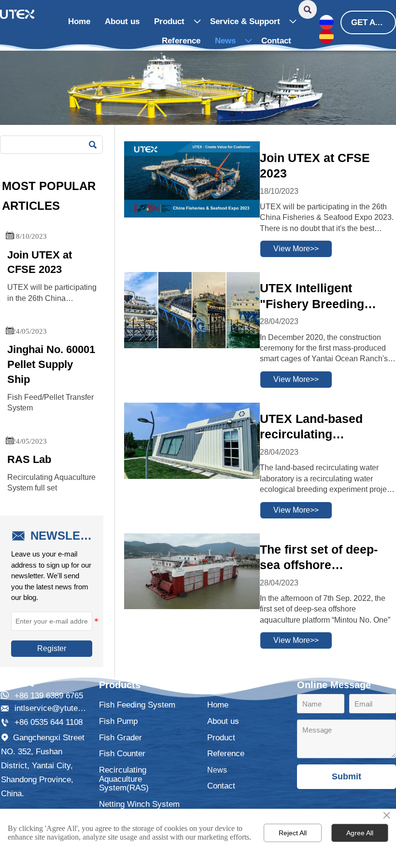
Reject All (293, 833)
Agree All (359, 833)
